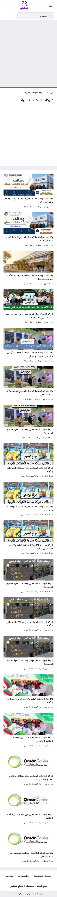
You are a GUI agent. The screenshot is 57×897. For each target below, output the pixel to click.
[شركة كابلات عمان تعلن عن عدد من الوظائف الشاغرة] (28, 807)
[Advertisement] (28, 51)
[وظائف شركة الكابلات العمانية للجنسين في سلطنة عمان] (28, 845)
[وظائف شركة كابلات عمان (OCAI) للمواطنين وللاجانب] (28, 499)
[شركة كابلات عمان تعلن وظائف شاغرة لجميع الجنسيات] (28, 422)
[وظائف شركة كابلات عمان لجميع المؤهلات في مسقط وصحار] (28, 229)
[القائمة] (50, 6)
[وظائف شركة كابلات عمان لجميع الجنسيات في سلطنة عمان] (28, 383)
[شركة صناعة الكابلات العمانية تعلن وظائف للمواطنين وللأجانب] (28, 537)
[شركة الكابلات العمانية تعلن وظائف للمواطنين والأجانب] (28, 460)
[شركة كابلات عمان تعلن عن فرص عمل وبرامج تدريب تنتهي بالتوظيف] (28, 306)
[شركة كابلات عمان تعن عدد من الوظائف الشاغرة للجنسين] (28, 730)
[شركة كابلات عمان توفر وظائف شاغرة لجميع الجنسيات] (28, 653)
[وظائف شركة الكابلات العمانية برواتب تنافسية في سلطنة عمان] (28, 268)
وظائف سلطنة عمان (32, 206)
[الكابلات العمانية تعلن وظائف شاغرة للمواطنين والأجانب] (28, 691)
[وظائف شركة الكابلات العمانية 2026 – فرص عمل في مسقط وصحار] (28, 345)
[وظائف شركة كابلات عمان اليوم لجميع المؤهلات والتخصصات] (28, 191)
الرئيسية (50, 92)
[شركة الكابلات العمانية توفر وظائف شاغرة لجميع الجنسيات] (28, 768)
